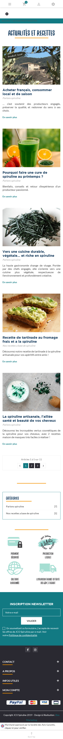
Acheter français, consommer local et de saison (27, 92)
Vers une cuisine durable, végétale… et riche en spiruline (28, 253)
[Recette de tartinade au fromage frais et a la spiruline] (31, 313)
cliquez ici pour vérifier (15, 728)
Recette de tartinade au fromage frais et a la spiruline (30, 339)
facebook (27, 649)
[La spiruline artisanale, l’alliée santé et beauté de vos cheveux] (31, 392)
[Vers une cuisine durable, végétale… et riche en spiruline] (31, 227)
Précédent (19, 465)
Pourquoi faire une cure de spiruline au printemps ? (25, 174)
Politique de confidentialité (23, 635)
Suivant (43, 465)
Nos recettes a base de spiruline (19, 345)
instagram (35, 649)
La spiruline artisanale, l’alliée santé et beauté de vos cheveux (29, 418)
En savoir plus (10, 117)
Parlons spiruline (11, 98)
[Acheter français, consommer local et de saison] (31, 65)
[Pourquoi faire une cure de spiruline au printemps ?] (31, 148)
